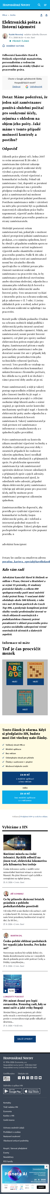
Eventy (6, 1153)
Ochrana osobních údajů (13, 1128)
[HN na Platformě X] (19, 1077)
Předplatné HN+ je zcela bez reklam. (34, 816)
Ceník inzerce (8, 1120)
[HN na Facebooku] (23, 1077)
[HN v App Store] (31, 1091)
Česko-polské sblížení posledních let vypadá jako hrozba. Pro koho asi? (25, 944)
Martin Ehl (16, 935)
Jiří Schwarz (17, 894)
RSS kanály (8, 1161)
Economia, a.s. (21, 1062)
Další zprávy (25, 1039)
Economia (7, 1111)
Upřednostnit (36, 87)
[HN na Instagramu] (27, 1077)
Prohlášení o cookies (12, 1132)
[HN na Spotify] (36, 1077)
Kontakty (7, 1103)
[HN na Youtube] (40, 1077)
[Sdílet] (41, 15)
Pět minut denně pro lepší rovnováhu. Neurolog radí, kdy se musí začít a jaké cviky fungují (24, 1004)
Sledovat (16, 87)
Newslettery (8, 1157)
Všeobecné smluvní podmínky (16, 1141)
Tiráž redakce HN (10, 1107)
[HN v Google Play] (12, 1091)
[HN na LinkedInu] (31, 1077)
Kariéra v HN (8, 1116)
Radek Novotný (16, 34)
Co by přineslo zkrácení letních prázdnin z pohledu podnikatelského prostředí (23, 903)
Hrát (15, 681)
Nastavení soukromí (11, 1136)
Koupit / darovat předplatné (15, 1148)
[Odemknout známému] (46, 15)
